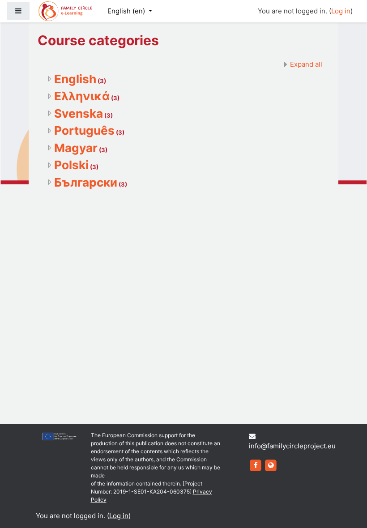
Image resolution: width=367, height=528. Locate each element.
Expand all (306, 64)
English (75, 79)
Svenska (78, 113)
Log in (340, 11)
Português (84, 130)
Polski (71, 165)
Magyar (76, 148)
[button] (347, 508)
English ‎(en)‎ (127, 11)
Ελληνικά (82, 96)
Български (85, 182)
